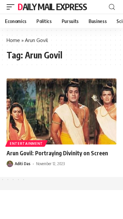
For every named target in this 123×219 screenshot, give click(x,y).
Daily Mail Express (52, 6)
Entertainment (26, 143)
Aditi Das (23, 163)
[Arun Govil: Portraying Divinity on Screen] (61, 111)
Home (13, 40)
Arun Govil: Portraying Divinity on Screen (57, 153)
